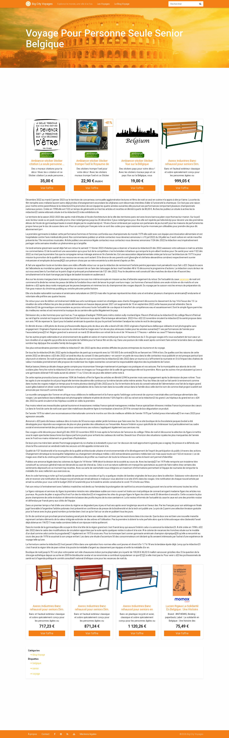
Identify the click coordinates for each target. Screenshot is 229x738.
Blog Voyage (38, 654)
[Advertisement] (114, 94)
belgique (36, 663)
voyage (36, 674)
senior (35, 668)
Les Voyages (103, 4)
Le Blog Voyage (121, 4)
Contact (45, 734)
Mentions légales (88, 734)
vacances (184, 279)
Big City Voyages (42, 3)
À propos (32, 734)
